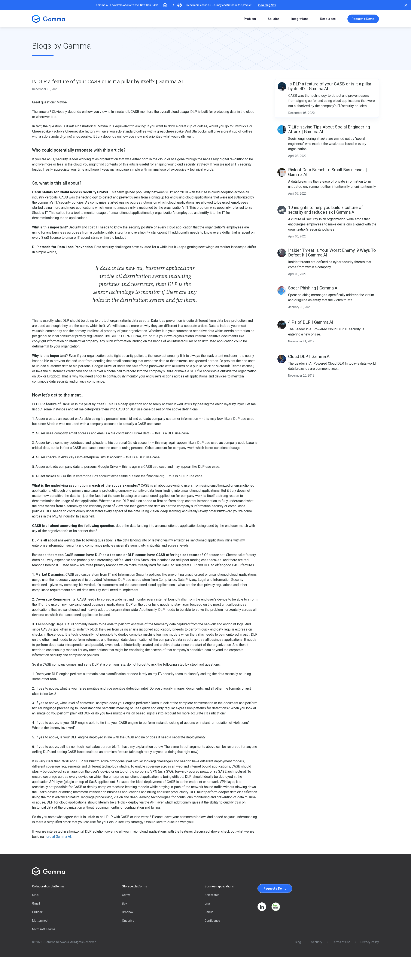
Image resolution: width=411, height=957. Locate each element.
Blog (298, 942)
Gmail (36, 903)
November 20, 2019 (301, 375)
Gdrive (126, 895)
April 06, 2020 (297, 236)
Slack (35, 895)
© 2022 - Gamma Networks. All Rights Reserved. (64, 942)
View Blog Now (267, 5)
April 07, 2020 (297, 193)
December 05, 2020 (45, 89)
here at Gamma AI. (58, 837)
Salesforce (212, 895)
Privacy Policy (369, 942)
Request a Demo (363, 19)
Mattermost (40, 920)
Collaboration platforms (48, 886)
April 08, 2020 (297, 156)
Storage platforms (134, 886)
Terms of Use (341, 942)
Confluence (212, 920)
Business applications (219, 886)
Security (316, 942)
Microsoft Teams (43, 929)
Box (124, 903)
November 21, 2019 (301, 341)
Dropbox (127, 912)
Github (209, 912)
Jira (207, 903)
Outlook (37, 912)
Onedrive (128, 920)
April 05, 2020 (297, 274)
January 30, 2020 (299, 307)
